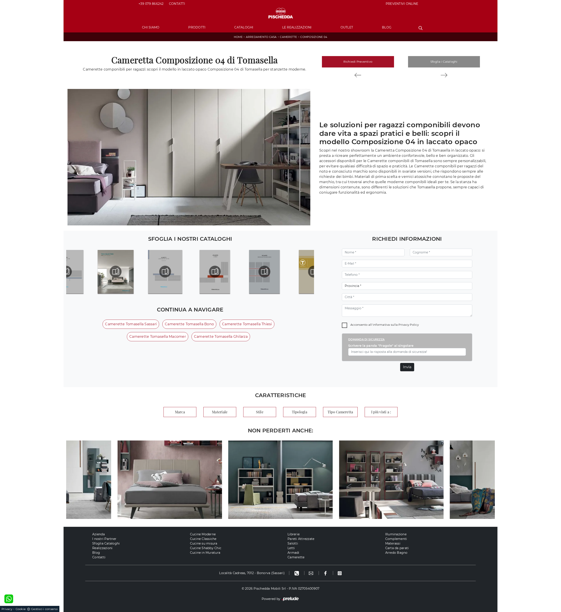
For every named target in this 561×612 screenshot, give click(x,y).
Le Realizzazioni (297, 27)
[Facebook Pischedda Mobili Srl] (326, 573)
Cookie (21, 609)
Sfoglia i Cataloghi (444, 61)
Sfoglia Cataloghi (106, 543)
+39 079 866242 (151, 4)
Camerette (288, 37)
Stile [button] (259, 412)
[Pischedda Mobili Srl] (280, 13)
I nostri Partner (104, 539)
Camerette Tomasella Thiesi (247, 324)
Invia (407, 367)
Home (238, 37)
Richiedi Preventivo (357, 61)
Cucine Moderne (203, 534)
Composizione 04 (313, 37)
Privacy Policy (408, 324)
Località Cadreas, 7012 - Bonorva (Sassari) (252, 573)
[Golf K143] (444, 75)
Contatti (177, 4)
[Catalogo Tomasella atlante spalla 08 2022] (214, 272)
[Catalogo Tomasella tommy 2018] (264, 272)
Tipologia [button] (299, 412)
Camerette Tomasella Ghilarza (221, 336)
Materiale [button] (219, 412)
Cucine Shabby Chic (206, 548)
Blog (386, 27)
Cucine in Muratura (205, 553)
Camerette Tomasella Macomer (157, 336)
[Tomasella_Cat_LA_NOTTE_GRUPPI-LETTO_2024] (115, 272)
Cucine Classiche (203, 539)
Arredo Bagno (396, 553)
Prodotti (196, 27)
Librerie (294, 534)
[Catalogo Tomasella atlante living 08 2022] (165, 272)
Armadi (293, 553)
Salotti (293, 543)
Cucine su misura (203, 543)
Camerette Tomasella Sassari (131, 324)
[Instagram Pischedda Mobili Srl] (339, 573)
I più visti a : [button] (381, 412)
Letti (291, 548)
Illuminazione (396, 534)
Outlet (347, 27)
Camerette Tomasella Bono (189, 324)
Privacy (7, 609)
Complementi (396, 539)
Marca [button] (180, 412)
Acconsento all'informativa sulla (384, 324)
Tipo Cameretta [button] (340, 412)
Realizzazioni (102, 548)
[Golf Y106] (358, 75)
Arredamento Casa (261, 37)
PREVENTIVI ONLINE (402, 4)
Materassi (392, 543)
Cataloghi (243, 27)
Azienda (98, 534)
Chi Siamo (150, 27)
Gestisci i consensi (44, 609)
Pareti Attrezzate (301, 539)
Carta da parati (397, 548)
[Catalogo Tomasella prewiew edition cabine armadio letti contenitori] (314, 272)
